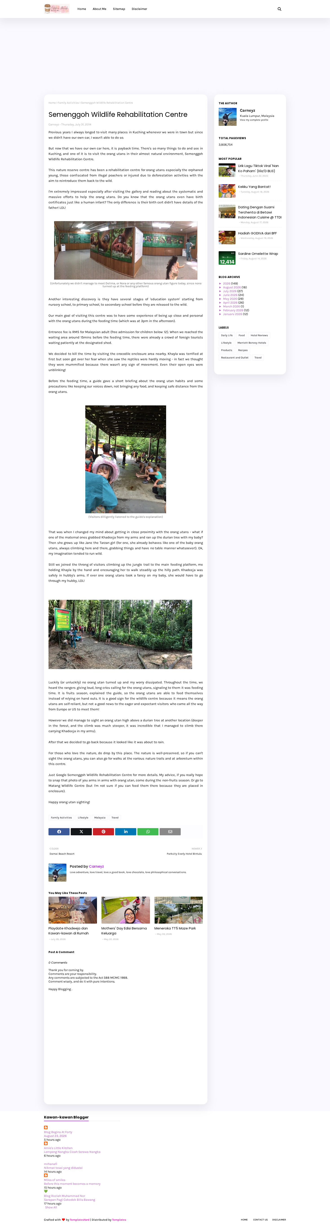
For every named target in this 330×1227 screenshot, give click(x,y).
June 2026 (230, 295)
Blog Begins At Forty (58, 1132)
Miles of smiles (54, 1180)
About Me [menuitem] (99, 9)
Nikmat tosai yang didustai (63, 1168)
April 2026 (230, 303)
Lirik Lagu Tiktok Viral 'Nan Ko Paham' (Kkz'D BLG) (258, 168)
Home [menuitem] (81, 9)
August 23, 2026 (55, 1136)
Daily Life (227, 335)
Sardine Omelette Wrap (258, 253)
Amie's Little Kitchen (58, 1148)
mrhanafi (50, 1164)
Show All (51, 1207)
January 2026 (233, 314)
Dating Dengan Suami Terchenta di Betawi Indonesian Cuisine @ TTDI (260, 212)
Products (226, 350)
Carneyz (53, 124)
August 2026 (232, 287)
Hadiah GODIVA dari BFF (257, 233)
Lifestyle (83, 817)
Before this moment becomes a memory (72, 1184)
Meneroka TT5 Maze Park (175, 928)
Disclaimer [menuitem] (139, 9)
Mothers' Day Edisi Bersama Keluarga (124, 931)
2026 (227, 283)
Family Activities (68, 102)
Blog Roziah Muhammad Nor (64, 1196)
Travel (115, 817)
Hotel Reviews (259, 335)
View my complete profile (254, 119)
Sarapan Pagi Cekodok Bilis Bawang (69, 1200)
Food (242, 335)
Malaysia (100, 817)
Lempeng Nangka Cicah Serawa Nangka (72, 1152)
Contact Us (260, 1219)
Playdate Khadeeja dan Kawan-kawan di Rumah (68, 931)
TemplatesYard (80, 1219)
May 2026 (230, 299)
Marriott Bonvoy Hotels (252, 342)
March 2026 (232, 306)
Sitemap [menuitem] (119, 9)
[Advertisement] (165, 51)
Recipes (243, 350)
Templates (119, 1219)
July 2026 (230, 291)
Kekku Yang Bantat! (254, 186)
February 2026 (233, 310)
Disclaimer (279, 1219)
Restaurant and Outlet (235, 357)
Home (52, 102)
